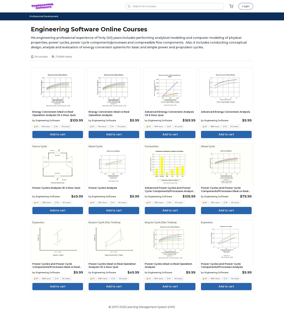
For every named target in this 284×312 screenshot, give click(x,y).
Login (245, 6)
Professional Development (44, 16)
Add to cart (57, 134)
